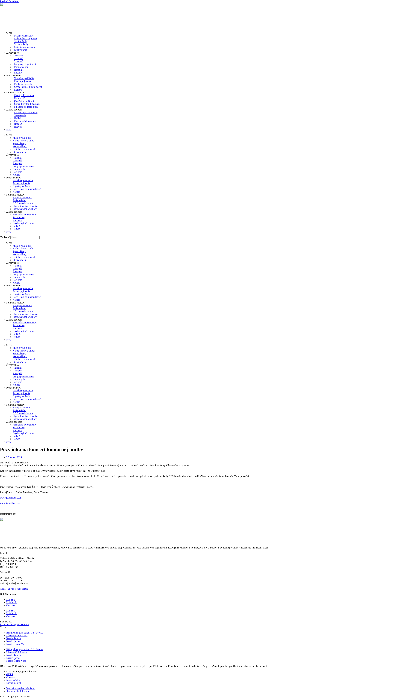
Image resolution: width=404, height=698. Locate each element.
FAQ (8, 129)
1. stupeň (18, 58)
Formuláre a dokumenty (26, 112)
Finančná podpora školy (26, 106)
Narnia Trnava (13, 638)
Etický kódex (20, 50)
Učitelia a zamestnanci (25, 47)
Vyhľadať (5, 237)
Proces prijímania (22, 81)
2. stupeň (18, 61)
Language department (25, 64)
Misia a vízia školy (23, 35)
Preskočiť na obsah (9, 1)
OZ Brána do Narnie (24, 101)
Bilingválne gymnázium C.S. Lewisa (24, 632)
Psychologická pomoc (25, 121)
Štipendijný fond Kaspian (27, 104)
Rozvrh (18, 126)
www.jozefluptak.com (11, 497)
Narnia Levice (13, 641)
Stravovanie (20, 115)
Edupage (10, 599)
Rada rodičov (21, 98)
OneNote (10, 605)
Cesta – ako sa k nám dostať (28, 87)
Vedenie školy (21, 44)
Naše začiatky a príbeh (25, 38)
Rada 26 (18, 123)
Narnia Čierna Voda (16, 644)
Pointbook (11, 602)
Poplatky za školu (23, 84)
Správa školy (20, 41)
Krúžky (18, 72)
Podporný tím (21, 67)
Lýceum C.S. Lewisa (16, 635)
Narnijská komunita (24, 95)
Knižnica (18, 118)
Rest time (19, 69)
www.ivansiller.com (10, 503)
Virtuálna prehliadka (24, 78)
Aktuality (19, 55)
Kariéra (18, 89)
